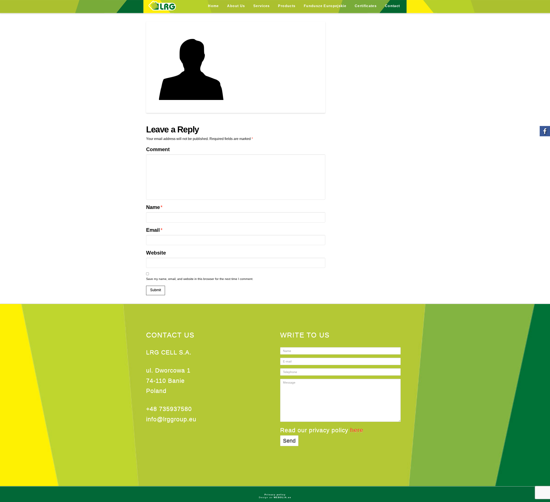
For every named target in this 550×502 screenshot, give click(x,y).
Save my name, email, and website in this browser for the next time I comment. (199, 279)
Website (156, 253)
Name (154, 207)
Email (154, 230)
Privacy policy (275, 494)
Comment (158, 149)
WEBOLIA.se (282, 497)
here (356, 430)
